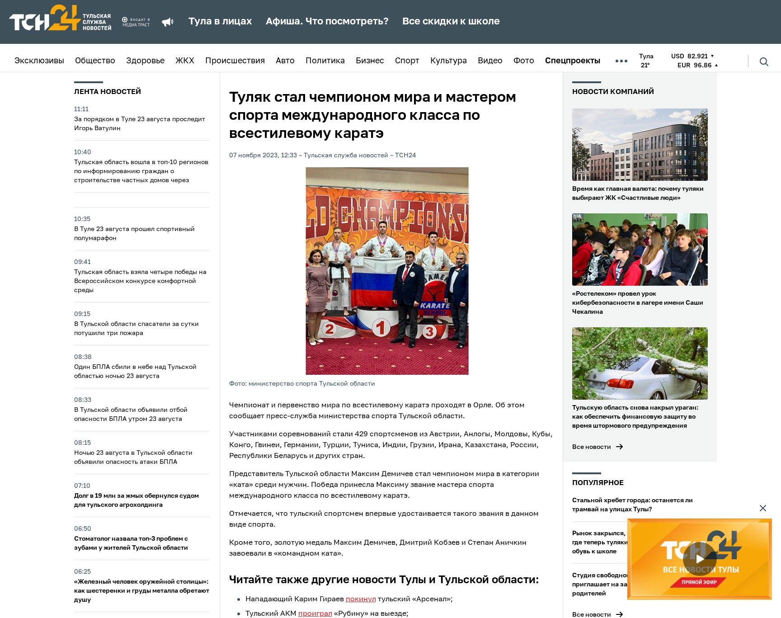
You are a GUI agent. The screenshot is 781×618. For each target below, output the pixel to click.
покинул (361, 599)
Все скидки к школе (451, 22)
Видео (490, 61)
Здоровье (145, 61)
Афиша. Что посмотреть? (327, 22)
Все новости (591, 447)
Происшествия (235, 61)
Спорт (407, 61)
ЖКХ (184, 61)
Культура (448, 61)
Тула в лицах (220, 22)
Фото (523, 61)
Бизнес (370, 61)
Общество (95, 61)
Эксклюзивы (39, 61)
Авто (285, 61)
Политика (325, 61)
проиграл (315, 614)
